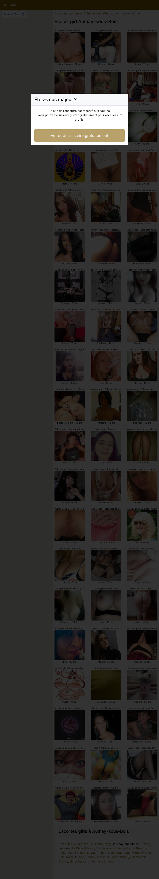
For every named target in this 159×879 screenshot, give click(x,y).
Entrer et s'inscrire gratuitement (79, 135)
